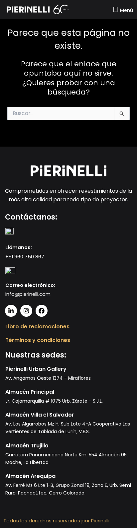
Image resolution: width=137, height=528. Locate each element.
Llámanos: (18, 247)
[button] (122, 9)
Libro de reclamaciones (37, 326)
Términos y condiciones (37, 340)
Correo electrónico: (30, 285)
